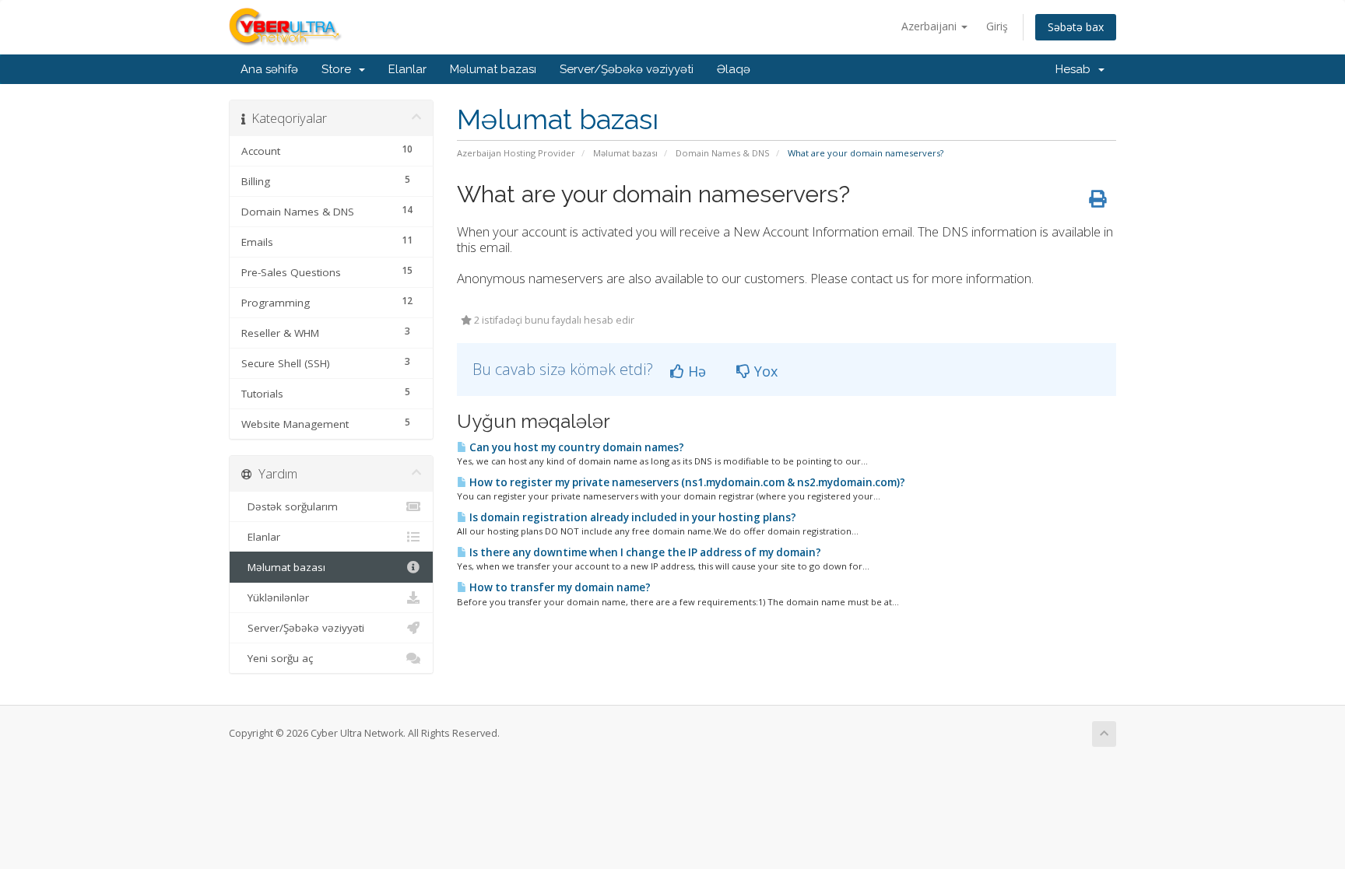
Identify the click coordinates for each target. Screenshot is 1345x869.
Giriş (997, 26)
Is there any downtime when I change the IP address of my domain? (644, 552)
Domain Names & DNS (723, 153)
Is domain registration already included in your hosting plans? (631, 517)
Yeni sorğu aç (277, 658)
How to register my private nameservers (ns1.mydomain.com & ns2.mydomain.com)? (686, 482)
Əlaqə (733, 69)
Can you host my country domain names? (575, 447)
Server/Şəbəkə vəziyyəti (627, 69)
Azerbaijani (930, 26)
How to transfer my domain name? (559, 587)
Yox (764, 371)
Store (339, 69)
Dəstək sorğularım (289, 506)
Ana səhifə (269, 69)
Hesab (1076, 69)
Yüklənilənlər (275, 597)
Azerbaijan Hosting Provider (516, 153)
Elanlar (407, 69)
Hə (695, 371)
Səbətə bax (1076, 26)
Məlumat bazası (493, 69)
